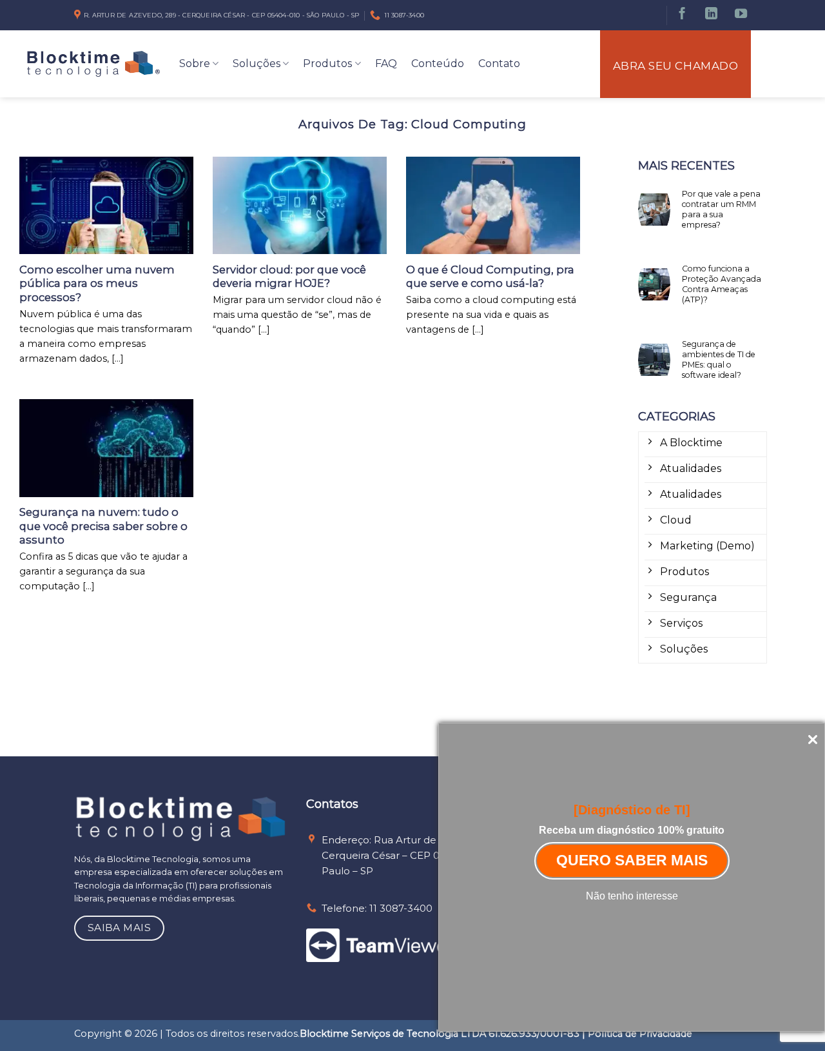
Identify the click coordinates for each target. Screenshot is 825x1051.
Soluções (256, 63)
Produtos (327, 63)
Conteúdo (437, 63)
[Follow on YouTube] (741, 15)
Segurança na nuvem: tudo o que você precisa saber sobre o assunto (103, 526)
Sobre (194, 63)
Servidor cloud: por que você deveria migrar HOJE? (289, 276)
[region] (412, 1012)
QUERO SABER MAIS (632, 860)
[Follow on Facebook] (682, 15)
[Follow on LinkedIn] (711, 15)
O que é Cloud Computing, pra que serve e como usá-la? (490, 276)
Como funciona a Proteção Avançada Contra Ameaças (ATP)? (721, 284)
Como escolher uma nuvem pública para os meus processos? (97, 283)
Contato (499, 63)
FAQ (386, 63)
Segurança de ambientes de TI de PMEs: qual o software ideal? (718, 359)
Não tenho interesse (632, 895)
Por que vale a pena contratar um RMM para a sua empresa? (721, 209)
